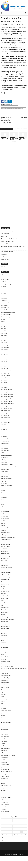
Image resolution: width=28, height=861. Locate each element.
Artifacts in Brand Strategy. (7, 231)
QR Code (3, 713)
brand (2, 324)
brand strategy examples (6, 406)
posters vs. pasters (5, 687)
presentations (4, 694)
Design (2, 504)
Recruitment (3, 717)
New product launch (5, 661)
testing (2, 788)
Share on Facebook (2, 101)
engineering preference (6, 534)
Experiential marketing (6, 539)
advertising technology (6, 284)
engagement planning (5, 532)
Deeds (2, 499)
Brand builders (4, 333)
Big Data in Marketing (5, 314)
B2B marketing (4, 298)
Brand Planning (4, 368)
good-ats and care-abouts (6, 567)
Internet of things (4, 598)
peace (3, 108)
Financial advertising (5, 553)
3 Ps (2, 274)
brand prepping (4, 380)
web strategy (4, 809)
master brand (4, 635)
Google (2, 570)
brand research (4, 382)
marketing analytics (5, 617)
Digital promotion (4, 516)
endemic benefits (4, 527)
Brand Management (5, 359)
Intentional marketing (5, 595)
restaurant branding (5, 727)
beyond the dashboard (6, 309)
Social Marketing (4, 757)
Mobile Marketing (4, 647)
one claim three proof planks (7, 666)
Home (5, 852)
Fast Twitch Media (5, 549)
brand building (4, 335)
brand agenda (4, 326)
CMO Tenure (3, 452)
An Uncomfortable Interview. (14, 139)
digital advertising (5, 506)
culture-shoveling (4, 495)
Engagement (3, 530)
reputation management (6, 722)
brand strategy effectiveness (7, 403)
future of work (4, 563)
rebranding (3, 715)
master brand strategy (6, 638)
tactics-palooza (4, 778)
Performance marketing (6, 675)
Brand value (3, 424)
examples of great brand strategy (8, 537)
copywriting (3, 481)
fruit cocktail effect (5, 558)
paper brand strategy (5, 670)
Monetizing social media (6, 652)
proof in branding (4, 706)
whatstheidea (20, 108)
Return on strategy (5, 736)
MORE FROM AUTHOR (21, 129)
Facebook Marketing (5, 544)
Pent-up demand (4, 673)
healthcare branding (5, 577)
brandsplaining (4, 436)
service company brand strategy (8, 755)
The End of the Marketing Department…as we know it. (13, 246)
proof (2, 703)
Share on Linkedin (10, 101)
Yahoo (2, 813)
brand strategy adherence (6, 389)
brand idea (3, 352)
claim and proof (4, 448)
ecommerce (3, 523)
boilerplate (3, 321)
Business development (6, 438)
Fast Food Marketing (5, 546)
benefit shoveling (4, 305)
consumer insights (5, 469)
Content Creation (4, 471)
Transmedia (3, 790)
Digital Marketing (4, 509)
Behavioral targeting (5, 302)
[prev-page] (13, 142)
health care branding (5, 574)
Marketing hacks (4, 621)
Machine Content (4, 609)
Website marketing (5, 811)
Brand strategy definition (6, 399)
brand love (3, 356)
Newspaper (3, 663)
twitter (2, 799)
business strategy (5, 443)
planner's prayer (4, 680)
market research (4, 612)
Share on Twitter (6, 101)
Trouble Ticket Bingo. (22, 139)
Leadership (3, 602)
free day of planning (5, 556)
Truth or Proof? (4, 236)
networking (3, 659)
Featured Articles (4, 551)
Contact (9, 852)
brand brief (3, 331)
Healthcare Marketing (5, 579)
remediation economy (5, 720)
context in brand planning (6, 478)
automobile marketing (5, 295)
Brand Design (4, 342)
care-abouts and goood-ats (7, 445)
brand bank (3, 328)
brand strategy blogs (5, 391)
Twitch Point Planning (5, 797)
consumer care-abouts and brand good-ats (10, 466)
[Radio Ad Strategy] (5, 135)
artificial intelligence (5, 291)
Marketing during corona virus (7, 619)
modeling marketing (5, 649)
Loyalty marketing (5, 607)
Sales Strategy (4, 738)
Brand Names (4, 361)
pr (1, 689)
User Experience (4, 802)
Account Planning (5, 279)
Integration (3, 593)
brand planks (4, 366)
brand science (4, 384)
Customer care (4, 497)
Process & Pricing (20, 852)
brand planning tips (5, 373)
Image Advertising (5, 584)
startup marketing (5, 769)
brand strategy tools (5, 417)
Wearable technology (5, 806)
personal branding (5, 677)
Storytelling (3, 774)
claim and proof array (5, 450)
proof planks (3, 708)
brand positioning (4, 377)
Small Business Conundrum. (7, 251)
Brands (2, 434)
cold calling (3, 459)
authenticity (3, 293)
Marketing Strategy (5, 628)
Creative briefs (4, 488)
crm (1, 492)
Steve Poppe (4, 24)
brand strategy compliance (7, 394)
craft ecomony (4, 483)
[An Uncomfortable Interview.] (14, 135)
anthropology (4, 286)
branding (3, 431)
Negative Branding (5, 656)
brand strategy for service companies (9, 105)
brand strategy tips (5, 415)
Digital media (4, 513)
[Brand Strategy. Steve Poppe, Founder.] (14, 5)
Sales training (4, 741)
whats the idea (12, 108)
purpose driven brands (6, 710)
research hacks (4, 724)
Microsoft (3, 645)
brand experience (4, 349)
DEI (1, 502)
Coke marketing (4, 457)
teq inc (6, 108)
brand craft (3, 340)
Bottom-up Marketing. (5, 243)
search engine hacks (5, 748)
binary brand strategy (5, 316)
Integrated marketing (5, 591)
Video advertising (5, 804)
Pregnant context (4, 692)
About (14, 852)
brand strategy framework (6, 408)
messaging (3, 642)
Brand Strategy (8, 104)
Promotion (3, 701)
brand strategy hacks (5, 410)
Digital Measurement (5, 511)
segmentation (4, 750)
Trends (2, 792)
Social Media (4, 760)
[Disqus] (14, 163)
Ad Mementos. (4, 254)
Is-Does (2, 600)
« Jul (2, 840)
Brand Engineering (5, 347)
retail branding (4, 731)
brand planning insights (6, 370)
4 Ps (2, 277)
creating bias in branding (6, 485)
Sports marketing (4, 767)
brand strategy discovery (6, 401)
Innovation (3, 586)
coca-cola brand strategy (6, 455)
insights (2, 588)
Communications (4, 462)
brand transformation (5, 422)
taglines (2, 781)
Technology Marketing (6, 785)
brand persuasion (4, 363)
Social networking (5, 764)
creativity (3, 490)
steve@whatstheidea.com (6, 771)
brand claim (3, 338)
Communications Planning (6, 464)
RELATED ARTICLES (6, 129)
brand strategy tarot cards (6, 413)
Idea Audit (3, 581)
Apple (2, 288)
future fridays (4, 560)
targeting (3, 783)
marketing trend (4, 633)
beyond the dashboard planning (8, 312)
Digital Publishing (5, 518)
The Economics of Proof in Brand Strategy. (10, 238)
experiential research (5, 542)
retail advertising (4, 729)
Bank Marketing (4, 300)
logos (2, 605)
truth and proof (4, 795)
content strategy (4, 476)
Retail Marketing (4, 734)
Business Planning (5, 441)
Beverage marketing (5, 307)
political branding (4, 685)
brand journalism (4, 354)
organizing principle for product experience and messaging (14, 668)
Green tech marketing (5, 572)
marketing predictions (5, 626)
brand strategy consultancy (7, 396)
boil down (3, 319)
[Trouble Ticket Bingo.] (23, 135)
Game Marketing (4, 565)
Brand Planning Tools (5, 375)
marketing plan (4, 624)
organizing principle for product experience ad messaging (14, 107)
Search (2, 745)
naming (2, 654)
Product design (4, 699)
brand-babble (4, 429)
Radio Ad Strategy (4, 138)
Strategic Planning (5, 776)
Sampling (3, 743)
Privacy (2, 696)
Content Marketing (5, 474)
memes (2, 640)
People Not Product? (5, 259)
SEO (2, 752)
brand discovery (4, 345)
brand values (4, 427)
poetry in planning (5, 682)
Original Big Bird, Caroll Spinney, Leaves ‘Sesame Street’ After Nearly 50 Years (7, 120)
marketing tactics (5, 631)
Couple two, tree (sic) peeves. (7, 241)
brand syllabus (4, 420)
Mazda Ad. (24, 117)
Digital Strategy (4, 520)
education (3, 525)
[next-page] (15, 142)
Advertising (3, 281)
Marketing (3, 137)
